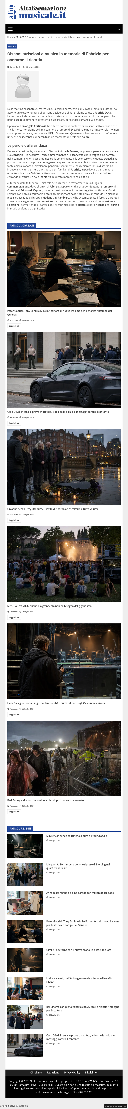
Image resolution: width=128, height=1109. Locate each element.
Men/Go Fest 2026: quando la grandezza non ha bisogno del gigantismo (49, 606)
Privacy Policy (72, 1072)
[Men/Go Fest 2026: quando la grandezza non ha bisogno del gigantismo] (64, 564)
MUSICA (12, 46)
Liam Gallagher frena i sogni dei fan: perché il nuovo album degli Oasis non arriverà (56, 703)
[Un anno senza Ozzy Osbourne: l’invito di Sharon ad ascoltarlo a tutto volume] (64, 467)
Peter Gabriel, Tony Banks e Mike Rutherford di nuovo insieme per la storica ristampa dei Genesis (82, 923)
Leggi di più (14, 325)
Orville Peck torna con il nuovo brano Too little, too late (78, 950)
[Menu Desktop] (10, 28)
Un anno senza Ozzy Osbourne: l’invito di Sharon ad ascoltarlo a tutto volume (52, 509)
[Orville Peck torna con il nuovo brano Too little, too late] (25, 960)
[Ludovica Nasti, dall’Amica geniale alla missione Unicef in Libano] (25, 988)
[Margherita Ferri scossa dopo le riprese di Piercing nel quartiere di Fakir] (25, 874)
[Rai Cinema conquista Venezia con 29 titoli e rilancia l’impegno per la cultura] (25, 1017)
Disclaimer (91, 1072)
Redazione (53, 1072)
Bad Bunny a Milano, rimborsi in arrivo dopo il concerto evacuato (45, 800)
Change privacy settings (115, 1106)
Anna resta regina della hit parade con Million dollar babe (80, 893)
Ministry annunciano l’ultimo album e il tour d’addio (76, 836)
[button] (119, 29)
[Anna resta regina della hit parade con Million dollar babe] (25, 903)
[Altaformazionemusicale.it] (38, 12)
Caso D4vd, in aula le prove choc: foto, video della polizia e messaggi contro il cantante (58, 411)
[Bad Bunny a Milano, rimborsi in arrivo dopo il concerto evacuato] (64, 758)
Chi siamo (36, 1072)
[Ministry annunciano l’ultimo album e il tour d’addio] (25, 846)
